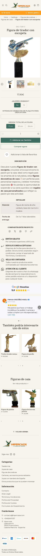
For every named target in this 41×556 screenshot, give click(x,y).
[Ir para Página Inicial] (20, 5)
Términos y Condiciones (11, 497)
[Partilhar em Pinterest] (26, 231)
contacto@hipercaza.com (14, 515)
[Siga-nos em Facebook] (14, 454)
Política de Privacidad (10, 500)
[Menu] (2, 5)
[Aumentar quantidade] (38, 133)
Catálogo (14, 17)
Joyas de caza (7, 469)
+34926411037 (9, 518)
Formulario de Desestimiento (13, 506)
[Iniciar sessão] (34, 5)
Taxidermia (6, 466)
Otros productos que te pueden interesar (18, 481)
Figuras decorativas (27, 17)
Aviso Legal (6, 494)
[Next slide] (38, 84)
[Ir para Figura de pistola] (10, 398)
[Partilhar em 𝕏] (15, 231)
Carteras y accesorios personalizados (16, 475)
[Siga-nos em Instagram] (11, 454)
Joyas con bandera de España (13, 478)
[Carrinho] (38, 5)
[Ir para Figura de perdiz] (31, 343)
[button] (1, 307)
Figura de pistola (7, 409)
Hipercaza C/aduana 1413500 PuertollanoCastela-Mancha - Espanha (14, 524)
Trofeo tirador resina (9, 354)
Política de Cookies (9, 503)
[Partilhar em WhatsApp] (20, 231)
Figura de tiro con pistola (28, 410)
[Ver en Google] (4, 301)
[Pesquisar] (6, 5)
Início (6, 17)
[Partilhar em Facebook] (9, 231)
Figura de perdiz (28, 354)
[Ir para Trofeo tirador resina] (10, 343)
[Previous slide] (2, 84)
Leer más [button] (11, 315)
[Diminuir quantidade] (3, 133)
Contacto (5, 491)
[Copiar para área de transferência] (31, 231)
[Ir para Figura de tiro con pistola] (31, 398)
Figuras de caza (7, 19)
